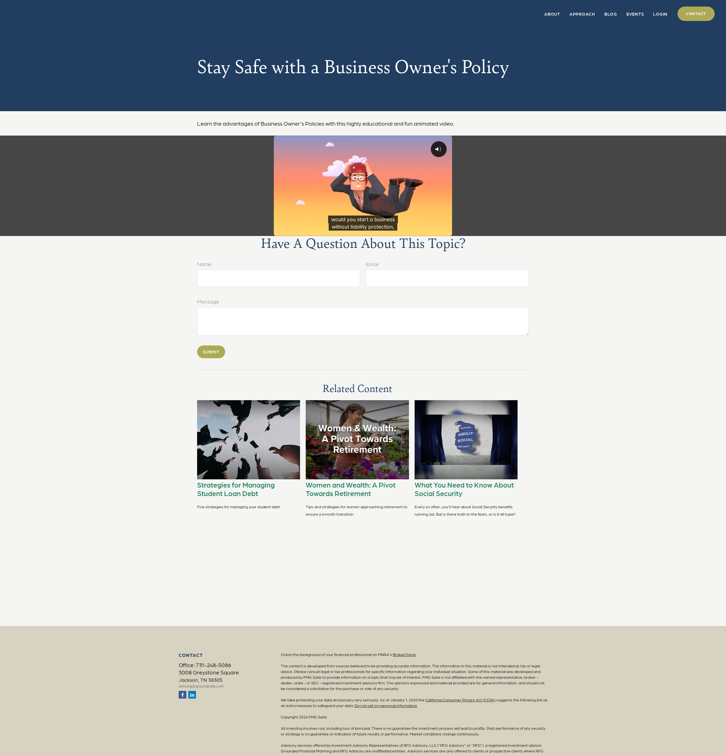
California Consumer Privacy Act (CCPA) (460, 699)
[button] (552, 13)
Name (204, 264)
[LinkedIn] (192, 695)
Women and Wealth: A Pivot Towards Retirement (351, 488)
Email (372, 264)
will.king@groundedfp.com (201, 686)
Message (208, 301)
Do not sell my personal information (385, 705)
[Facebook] (182, 695)
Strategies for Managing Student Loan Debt (236, 488)
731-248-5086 (213, 664)
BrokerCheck (404, 654)
